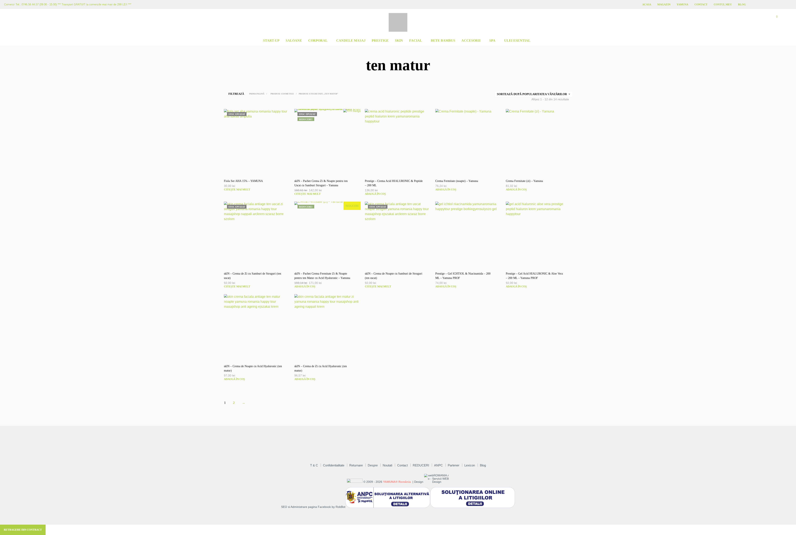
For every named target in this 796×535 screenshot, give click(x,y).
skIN (399, 40)
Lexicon (469, 465)
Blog (742, 4)
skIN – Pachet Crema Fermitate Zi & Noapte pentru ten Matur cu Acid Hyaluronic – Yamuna (322, 276)
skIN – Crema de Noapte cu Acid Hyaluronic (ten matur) (253, 368)
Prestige (380, 40)
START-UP (271, 40)
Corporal (318, 40)
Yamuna (682, 4)
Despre (373, 465)
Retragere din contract (23, 529)
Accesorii (471, 40)
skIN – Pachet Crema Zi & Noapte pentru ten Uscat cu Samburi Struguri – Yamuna (321, 183)
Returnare (356, 465)
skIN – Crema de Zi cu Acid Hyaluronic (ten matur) (320, 368)
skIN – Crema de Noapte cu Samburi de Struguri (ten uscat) (393, 276)
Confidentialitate (333, 465)
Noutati (387, 465)
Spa (492, 40)
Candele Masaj (350, 40)
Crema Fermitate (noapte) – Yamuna (456, 181)
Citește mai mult (237, 189)
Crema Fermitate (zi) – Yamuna (524, 181)
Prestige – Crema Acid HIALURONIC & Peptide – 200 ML (394, 183)
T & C (314, 465)
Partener (453, 465)
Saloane (294, 40)
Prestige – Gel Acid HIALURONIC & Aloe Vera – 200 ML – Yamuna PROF (534, 276)
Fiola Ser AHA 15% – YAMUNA (243, 181)
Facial (415, 40)
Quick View (259, 171)
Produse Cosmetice (282, 94)
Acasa (646, 4)
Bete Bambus (443, 40)
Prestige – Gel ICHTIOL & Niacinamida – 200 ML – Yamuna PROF (462, 276)
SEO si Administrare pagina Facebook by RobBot (313, 506)
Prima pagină (256, 94)
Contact (700, 4)
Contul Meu (723, 4)
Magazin (663, 4)
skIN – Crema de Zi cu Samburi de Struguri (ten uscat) (252, 276)
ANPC (438, 465)
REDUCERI (421, 465)
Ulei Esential (517, 40)
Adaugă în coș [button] (375, 193)
